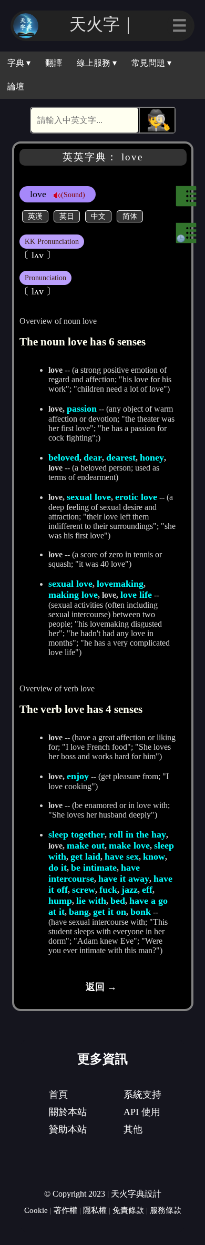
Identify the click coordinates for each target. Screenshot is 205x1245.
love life (136, 594)
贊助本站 (68, 1129)
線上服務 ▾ (97, 62)
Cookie (36, 1210)
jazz (129, 889)
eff (147, 889)
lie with (91, 900)
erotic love (136, 497)
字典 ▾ (18, 62)
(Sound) (73, 194)
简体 (129, 216)
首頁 (58, 1094)
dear (93, 457)
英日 (66, 216)
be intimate (94, 867)
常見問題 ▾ (151, 62)
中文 (98, 216)
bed (117, 900)
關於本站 (68, 1112)
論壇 (15, 86)
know (154, 856)
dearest (121, 457)
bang (79, 911)
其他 (133, 1129)
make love (129, 845)
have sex (122, 856)
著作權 (65, 1210)
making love (73, 594)
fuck (108, 889)
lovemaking (120, 583)
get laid (85, 856)
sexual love (89, 497)
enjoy (78, 776)
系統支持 (142, 1094)
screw (83, 889)
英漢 (35, 216)
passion (82, 408)
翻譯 (53, 62)
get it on (109, 911)
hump (60, 900)
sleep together (76, 834)
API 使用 (142, 1112)
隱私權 (95, 1210)
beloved (63, 457)
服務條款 (165, 1210)
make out (86, 845)
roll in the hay (137, 834)
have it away (123, 878)
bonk (140, 911)
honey (152, 457)
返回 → (101, 987)
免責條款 (128, 1210)
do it (57, 867)
